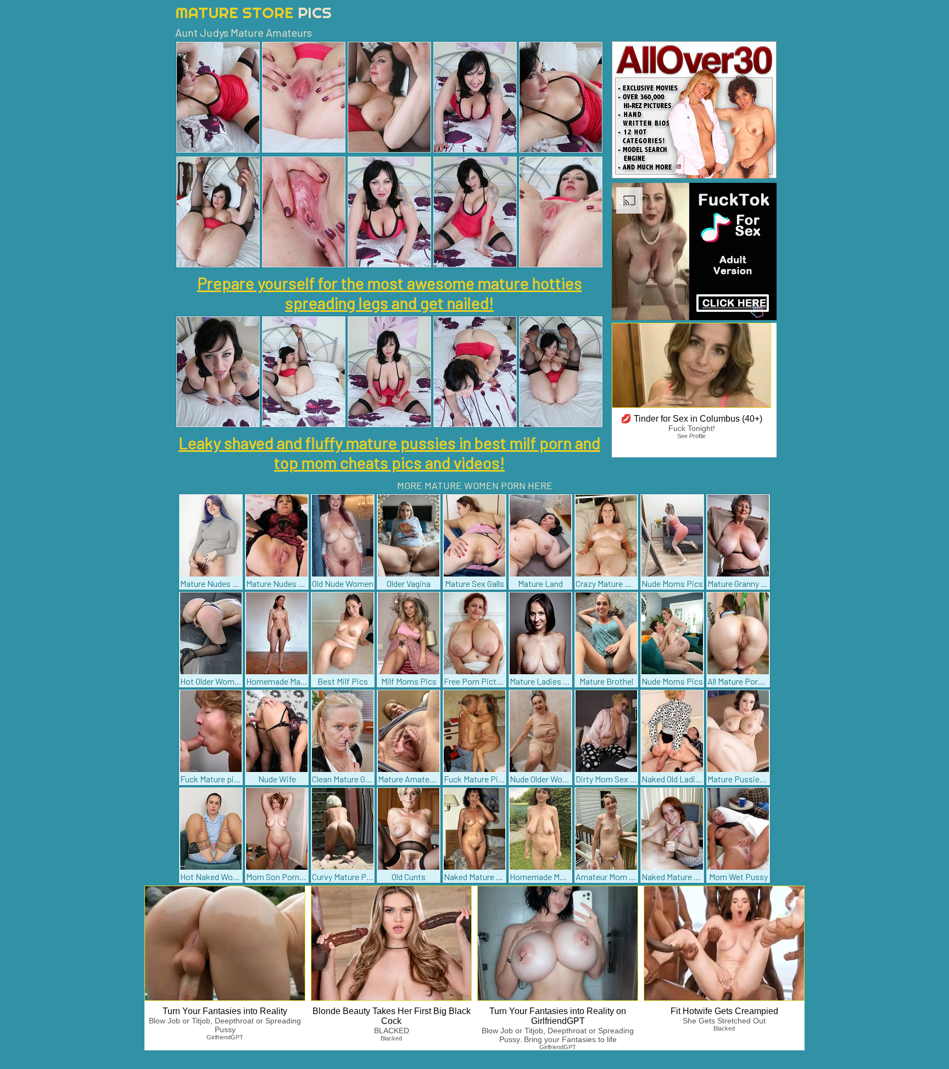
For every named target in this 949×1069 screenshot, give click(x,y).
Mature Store (253, 12)
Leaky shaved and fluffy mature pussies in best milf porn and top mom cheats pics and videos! (389, 452)
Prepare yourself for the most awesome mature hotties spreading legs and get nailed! (389, 292)
